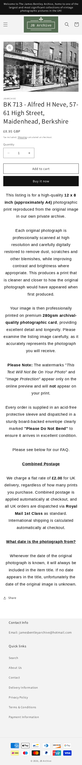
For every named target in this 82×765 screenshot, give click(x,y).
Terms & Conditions (22, 707)
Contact (14, 677)
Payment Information (24, 717)
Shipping (22, 137)
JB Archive (45, 760)
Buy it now (41, 181)
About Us (15, 668)
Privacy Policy (18, 697)
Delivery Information (23, 687)
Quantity (8, 144)
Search (13, 658)
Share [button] (12, 598)
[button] (5, 24)
